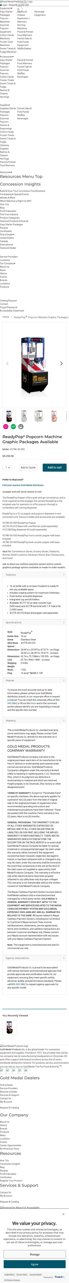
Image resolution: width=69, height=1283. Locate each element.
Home (5, 316)
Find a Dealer (6, 1085)
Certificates (6, 231)
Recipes (4, 228)
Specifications (13, 622)
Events (3, 1142)
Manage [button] (34, 1254)
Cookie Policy (9, 1274)
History (3, 1125)
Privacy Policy (22, 1274)
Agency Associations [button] (17, 958)
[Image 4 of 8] (54, 416)
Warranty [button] (11, 720)
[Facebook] (3, 1073)
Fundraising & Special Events (14, 194)
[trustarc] (59, 1277)
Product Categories (10, 217)
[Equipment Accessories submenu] (13, 56)
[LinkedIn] (27, 1073)
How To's (4, 204)
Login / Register (9, 5)
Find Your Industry (9, 214)
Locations (5, 1138)
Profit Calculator (8, 211)
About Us (4, 1122)
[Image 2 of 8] (24, 416)
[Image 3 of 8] (39, 416)
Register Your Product (11, 1180)
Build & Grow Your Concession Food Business (22, 191)
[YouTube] (21, 1073)
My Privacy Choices (12, 1280)
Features (11, 574)
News (3, 1135)
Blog (2, 207)
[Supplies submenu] (9, 105)
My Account (6, 1102)
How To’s (4, 1160)
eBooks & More (7, 197)
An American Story (9, 1148)
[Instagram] (15, 1073)
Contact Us (5, 1098)
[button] (34, 644)
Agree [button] (34, 1264)
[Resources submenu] (11, 172)
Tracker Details (35, 1274)
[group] (34, 365)
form (33, 703)
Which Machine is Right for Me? (15, 201)
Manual (10, 680)
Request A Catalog (9, 1107)
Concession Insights (20, 184)
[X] (9, 1073)
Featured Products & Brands (14, 221)
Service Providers (9, 1088)
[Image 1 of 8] (9, 416)
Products (4, 1132)
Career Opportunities (10, 1145)
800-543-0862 (18, 984)
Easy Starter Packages (11, 224)
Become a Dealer (8, 1091)
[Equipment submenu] (11, 8)
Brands (3, 1128)
